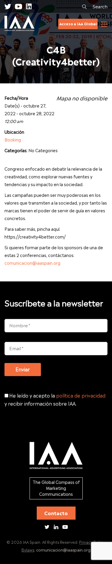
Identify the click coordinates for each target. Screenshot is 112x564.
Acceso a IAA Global (78, 23)
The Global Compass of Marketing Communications (56, 488)
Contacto (56, 512)
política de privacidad (80, 395)
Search (100, 6)
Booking (12, 139)
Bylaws (28, 549)
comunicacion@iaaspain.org (32, 263)
